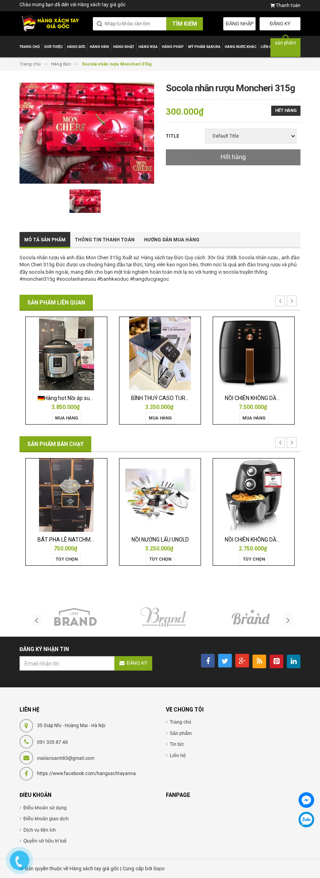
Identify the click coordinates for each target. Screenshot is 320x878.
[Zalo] (306, 819)
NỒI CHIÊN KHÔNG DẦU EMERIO (262, 539)
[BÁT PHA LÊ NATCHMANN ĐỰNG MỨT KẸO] (66, 494)
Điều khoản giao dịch (46, 818)
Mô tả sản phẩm (45, 240)
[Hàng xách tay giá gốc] (50, 23)
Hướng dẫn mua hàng (171, 240)
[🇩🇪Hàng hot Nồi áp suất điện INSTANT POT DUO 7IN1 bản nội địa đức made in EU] (66, 353)
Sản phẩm (181, 733)
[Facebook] (306, 800)
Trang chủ (180, 722)
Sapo (159, 868)
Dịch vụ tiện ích (39, 830)
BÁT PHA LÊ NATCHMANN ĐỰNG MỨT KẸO (89, 539)
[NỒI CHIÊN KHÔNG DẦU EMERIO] (253, 494)
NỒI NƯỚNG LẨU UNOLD (160, 539)
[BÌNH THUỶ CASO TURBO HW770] (160, 353)
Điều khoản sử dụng (45, 808)
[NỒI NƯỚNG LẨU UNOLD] (160, 494)
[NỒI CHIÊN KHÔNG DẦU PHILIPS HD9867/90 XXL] (253, 353)
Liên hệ (178, 755)
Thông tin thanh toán (105, 240)
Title (172, 136)
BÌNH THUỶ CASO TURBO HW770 (171, 398)
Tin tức (177, 744)
